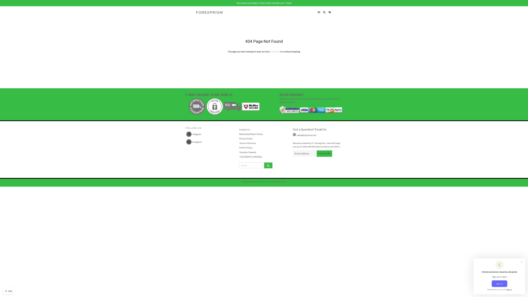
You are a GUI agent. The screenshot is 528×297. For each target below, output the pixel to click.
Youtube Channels (247, 152)
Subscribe (324, 153)
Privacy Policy (246, 138)
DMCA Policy (245, 147)
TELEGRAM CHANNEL (250, 156)
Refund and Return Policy (251, 134)
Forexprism (209, 12)
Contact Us (244, 129)
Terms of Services (247, 143)
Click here (275, 51)
